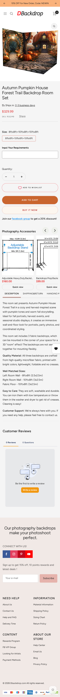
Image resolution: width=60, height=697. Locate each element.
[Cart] (54, 13)
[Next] (54, 230)
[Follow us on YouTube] (29, 554)
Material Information (43, 604)
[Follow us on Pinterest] (21, 554)
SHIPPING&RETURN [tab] (33, 293)
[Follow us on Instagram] (14, 554)
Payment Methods (11, 660)
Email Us (37, 651)
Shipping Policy (40, 611)
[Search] (11, 13)
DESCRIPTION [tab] (12, 293)
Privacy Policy (40, 664)
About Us (7, 604)
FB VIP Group (9, 647)
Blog (35, 658)
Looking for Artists (12, 653)
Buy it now (30, 210)
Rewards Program (11, 641)
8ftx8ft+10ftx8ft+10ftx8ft (19, 138)
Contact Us (8, 611)
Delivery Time (9, 623)
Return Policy (39, 623)
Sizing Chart (39, 617)
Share (22, 116)
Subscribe (48, 578)
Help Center (39, 645)
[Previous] (45, 230)
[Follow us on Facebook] (6, 554)
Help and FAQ (9, 617)
